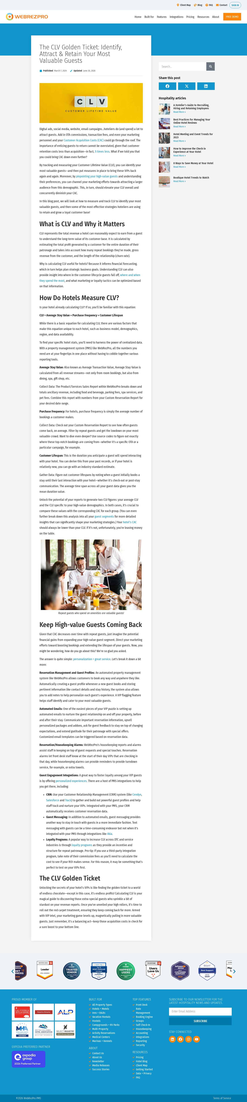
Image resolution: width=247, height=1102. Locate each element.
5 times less (102, 151)
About (215, 16)
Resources (203, 16)
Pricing (190, 16)
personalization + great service (92, 659)
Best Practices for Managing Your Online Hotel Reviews (191, 121)
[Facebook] (180, 1039)
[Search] (210, 66)
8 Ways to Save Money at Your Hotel (193, 163)
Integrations (176, 16)
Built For (149, 16)
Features (162, 16)
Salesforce (52, 800)
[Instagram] (188, 1039)
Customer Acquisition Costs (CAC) (84, 140)
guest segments (104, 516)
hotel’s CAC (130, 522)
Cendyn (136, 794)
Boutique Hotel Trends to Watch (191, 177)
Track (68, 800)
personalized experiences (71, 781)
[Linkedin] (172, 1039)
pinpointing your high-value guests (97, 176)
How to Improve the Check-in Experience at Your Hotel (189, 150)
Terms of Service (222, 1098)
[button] (167, 86)
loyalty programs (82, 845)
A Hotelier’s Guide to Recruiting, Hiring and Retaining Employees (191, 107)
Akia (109, 834)
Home (138, 16)
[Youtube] (196, 1039)
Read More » (179, 112)
